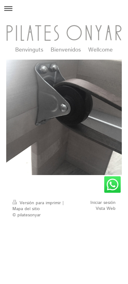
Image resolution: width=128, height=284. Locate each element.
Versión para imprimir (40, 203)
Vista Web (106, 208)
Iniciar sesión (103, 203)
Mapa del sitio (26, 209)
